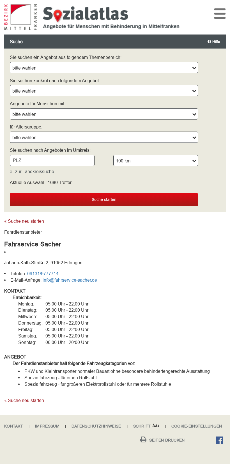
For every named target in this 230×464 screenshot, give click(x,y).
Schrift (142, 426)
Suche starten (104, 199)
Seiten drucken (167, 440)
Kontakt (13, 426)
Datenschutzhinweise (96, 426)
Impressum (47, 426)
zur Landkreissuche (34, 171)
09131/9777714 (43, 273)
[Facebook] (221, 441)
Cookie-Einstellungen (196, 426)
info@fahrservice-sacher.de (70, 279)
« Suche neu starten (24, 221)
